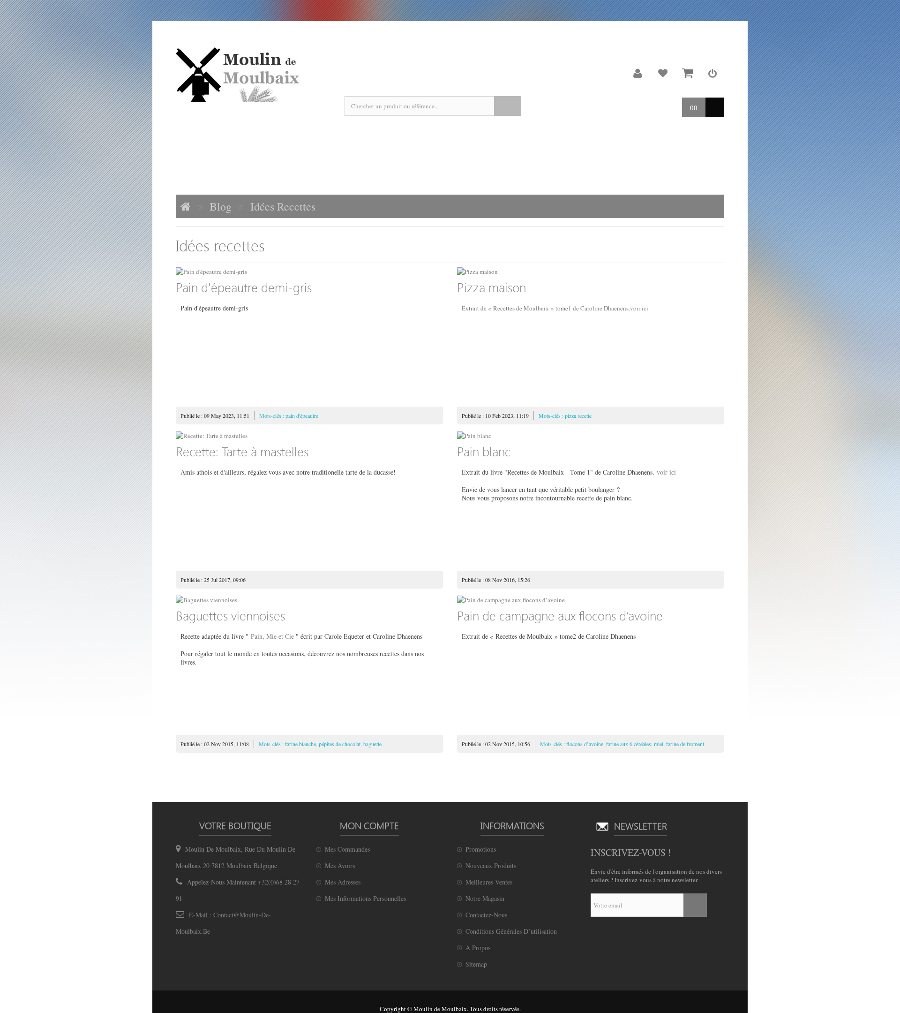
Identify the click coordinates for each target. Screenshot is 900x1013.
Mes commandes (347, 849)
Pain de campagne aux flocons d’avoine (560, 615)
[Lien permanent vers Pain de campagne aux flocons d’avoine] (590, 600)
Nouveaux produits (490, 865)
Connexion (712, 73)
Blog (221, 206)
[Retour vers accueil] (185, 206)
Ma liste (663, 73)
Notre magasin (484, 898)
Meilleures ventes (488, 881)
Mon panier (687, 73)
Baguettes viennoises (230, 615)
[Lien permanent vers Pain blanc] (590, 435)
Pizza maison (491, 287)
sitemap (476, 964)
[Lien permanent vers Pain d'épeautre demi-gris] (309, 271)
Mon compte (638, 73)
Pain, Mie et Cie (272, 636)
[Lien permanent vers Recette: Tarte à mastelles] (309, 435)
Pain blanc (483, 451)
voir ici (639, 308)
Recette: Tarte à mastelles (242, 451)
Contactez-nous (486, 914)
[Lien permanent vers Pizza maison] (590, 271)
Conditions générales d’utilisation (511, 931)
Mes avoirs (340, 865)
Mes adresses (342, 881)
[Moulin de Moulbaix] (239, 74)
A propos (477, 947)
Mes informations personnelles (365, 898)
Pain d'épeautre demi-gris (244, 287)
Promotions (480, 849)
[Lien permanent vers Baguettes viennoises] (309, 600)
